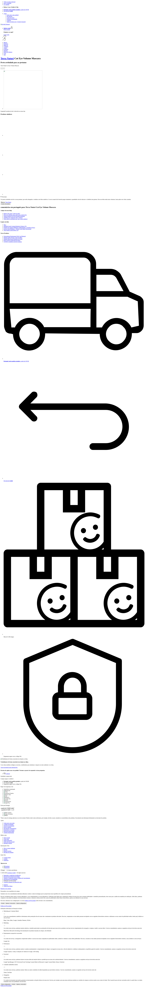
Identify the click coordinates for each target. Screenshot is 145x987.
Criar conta (6, 839)
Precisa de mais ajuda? (9, 831)
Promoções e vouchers (9, 830)
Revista (5, 849)
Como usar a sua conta (9, 823)
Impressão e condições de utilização (12, 875)
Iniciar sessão (7, 29)
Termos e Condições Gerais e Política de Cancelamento (17, 878)
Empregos (6, 860)
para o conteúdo (7, 3)
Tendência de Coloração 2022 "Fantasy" (13, 217)
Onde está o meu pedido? (13, 15)
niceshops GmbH (11, 872)
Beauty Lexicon (7, 851)
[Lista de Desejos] (5, 37)
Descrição (4, 196)
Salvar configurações (5, 984)
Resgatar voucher (8, 843)
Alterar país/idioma (12, 870)
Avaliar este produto (5, 204)
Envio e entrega (7, 827)
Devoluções (8, 11)
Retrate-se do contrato (6, 888)
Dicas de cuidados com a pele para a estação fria (15, 215)
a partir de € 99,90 (16, 9)
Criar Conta (6, 34)
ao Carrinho (6, 4)
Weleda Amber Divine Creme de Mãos (13, 237)
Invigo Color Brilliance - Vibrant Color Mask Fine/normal (17, 229)
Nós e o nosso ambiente (9, 848)
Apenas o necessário (10, 903)
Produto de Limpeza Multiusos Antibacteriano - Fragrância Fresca (19, 227)
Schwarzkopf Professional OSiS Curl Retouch (15, 236)
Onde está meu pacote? (9, 841)
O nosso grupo (7, 857)
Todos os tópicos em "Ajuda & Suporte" (16, 21)
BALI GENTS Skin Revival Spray (12, 240)
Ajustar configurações (21, 903)
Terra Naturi (7, 58)
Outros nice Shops (8, 886)
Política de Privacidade (30, 900)
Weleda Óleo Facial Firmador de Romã (13, 239)
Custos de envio (10, 17)
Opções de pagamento (9, 825)
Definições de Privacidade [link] (10, 880)
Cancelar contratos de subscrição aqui (13, 882)
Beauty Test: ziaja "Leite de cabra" (12, 213)
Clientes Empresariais (9, 832)
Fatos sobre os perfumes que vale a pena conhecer (15, 219)
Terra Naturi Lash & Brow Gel (11, 230)
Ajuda (5, 13)
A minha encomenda (8, 824)
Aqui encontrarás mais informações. (9, 767)
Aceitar (2, 903)
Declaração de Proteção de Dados (12, 876)
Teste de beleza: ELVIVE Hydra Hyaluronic (14, 216)
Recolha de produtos (8, 852)
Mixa (5, 225)
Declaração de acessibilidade (10, 879)
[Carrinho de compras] (74, 39)
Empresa (6, 884)
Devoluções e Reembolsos (10, 828)
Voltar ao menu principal (9, 1)
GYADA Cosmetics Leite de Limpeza (13, 241)
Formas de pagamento (12, 19)
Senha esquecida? (8, 840)
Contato (5, 859)
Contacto (9, 20)
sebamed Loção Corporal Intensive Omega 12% (15, 226)
